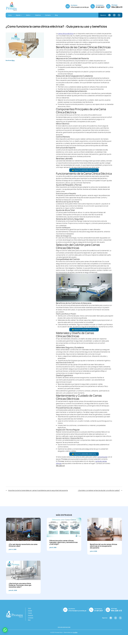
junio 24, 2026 (13, 590)
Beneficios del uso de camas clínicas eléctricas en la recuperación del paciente (103, 546)
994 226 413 (116, 7)
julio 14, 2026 (12, 549)
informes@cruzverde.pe (80, 7)
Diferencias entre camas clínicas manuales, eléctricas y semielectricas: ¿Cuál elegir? (63, 542)
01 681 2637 (100, 7)
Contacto (30, 617)
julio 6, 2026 (93, 551)
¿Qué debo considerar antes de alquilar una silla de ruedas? (99, 490)
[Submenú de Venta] (30, 15)
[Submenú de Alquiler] (21, 15)
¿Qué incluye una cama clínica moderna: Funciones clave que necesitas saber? (20, 585)
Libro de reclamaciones (64, 627)
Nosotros (30, 615)
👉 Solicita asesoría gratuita (84, 170)
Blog (13, 60)
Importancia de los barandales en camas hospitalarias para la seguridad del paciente (38, 490)
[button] (5, 630)
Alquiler (30, 610)
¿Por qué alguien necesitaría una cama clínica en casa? (23, 545)
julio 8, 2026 (53, 547)
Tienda (30, 613)
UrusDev (75, 632)
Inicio (29, 608)
